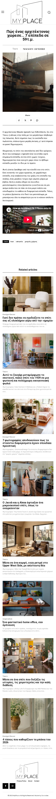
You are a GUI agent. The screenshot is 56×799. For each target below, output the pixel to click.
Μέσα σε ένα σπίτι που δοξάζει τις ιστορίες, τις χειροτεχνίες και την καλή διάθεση (26, 682)
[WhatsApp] (37, 120)
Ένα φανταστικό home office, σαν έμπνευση (23, 624)
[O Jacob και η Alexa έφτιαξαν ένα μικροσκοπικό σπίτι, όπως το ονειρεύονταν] (28, 478)
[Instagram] (12, 786)
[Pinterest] (31, 120)
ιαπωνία (19, 242)
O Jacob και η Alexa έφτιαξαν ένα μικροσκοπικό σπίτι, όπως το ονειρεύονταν (23, 505)
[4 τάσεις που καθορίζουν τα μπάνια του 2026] (28, 715)
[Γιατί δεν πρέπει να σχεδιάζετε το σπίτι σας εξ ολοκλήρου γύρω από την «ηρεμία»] (28, 294)
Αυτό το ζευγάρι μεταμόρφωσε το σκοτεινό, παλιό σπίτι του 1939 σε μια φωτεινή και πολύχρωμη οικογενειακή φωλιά (26, 379)
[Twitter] (25, 120)
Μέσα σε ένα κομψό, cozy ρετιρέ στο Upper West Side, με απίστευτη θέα (25, 564)
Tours (15, 49)
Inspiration (7, 619)
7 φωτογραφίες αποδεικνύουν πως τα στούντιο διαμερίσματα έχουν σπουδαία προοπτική (27, 443)
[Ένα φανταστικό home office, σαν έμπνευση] (28, 598)
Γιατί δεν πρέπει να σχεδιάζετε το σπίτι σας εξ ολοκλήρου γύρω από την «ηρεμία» (28, 319)
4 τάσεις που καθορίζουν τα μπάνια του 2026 (27, 741)
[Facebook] (19, 120)
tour (12, 242)
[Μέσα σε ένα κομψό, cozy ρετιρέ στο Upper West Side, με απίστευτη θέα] (28, 538)
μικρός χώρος (31, 242)
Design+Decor (9, 314)
